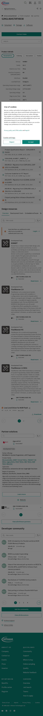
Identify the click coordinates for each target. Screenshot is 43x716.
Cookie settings (9, 138)
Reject (12, 142)
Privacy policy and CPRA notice (13, 130)
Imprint (27, 130)
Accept (31, 142)
